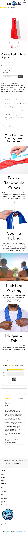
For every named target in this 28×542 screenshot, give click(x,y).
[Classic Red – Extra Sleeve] (14, 28)
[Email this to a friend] (13, 126)
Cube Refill (3, 479)
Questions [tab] (12, 391)
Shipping (3, 501)
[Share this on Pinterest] (9, 126)
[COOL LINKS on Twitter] (2, 524)
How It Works (4, 486)
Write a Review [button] (14, 383)
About (2, 494)
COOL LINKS (7, 531)
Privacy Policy (4, 504)
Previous (12, 12)
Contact (3, 496)
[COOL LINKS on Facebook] (4, 524)
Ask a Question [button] (14, 387)
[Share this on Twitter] (2, 126)
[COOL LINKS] (14, 3)
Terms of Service (4, 506)
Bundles (3, 477)
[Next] (18, 43)
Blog (2, 489)
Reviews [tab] (3, 391)
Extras (2, 480)
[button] (13, 442)
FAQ (2, 487)
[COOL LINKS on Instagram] (5, 524)
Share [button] (7, 440)
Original (3, 476)
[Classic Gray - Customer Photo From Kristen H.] (14, 379)
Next (16, 12)
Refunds (3, 503)
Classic (2, 474)
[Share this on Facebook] (6, 126)
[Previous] (10, 43)
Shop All (3, 473)
